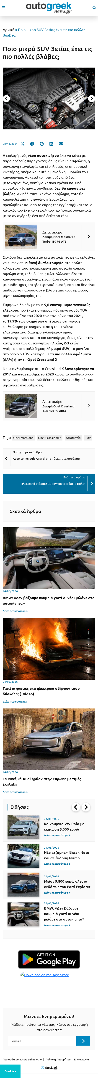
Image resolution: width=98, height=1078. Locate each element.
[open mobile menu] (3, 8)
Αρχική (8, 30)
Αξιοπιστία (73, 437)
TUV (88, 437)
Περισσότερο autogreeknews (21, 1059)
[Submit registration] (83, 1040)
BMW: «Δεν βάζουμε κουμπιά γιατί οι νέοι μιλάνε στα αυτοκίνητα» (64, 913)
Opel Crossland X (49, 437)
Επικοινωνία (81, 1059)
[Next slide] (91, 98)
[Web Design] (49, 1067)
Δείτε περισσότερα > (15, 610)
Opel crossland (23, 437)
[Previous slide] (6, 98)
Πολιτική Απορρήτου (58, 1059)
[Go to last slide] (75, 807)
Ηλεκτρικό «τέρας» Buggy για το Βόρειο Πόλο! (53, 483)
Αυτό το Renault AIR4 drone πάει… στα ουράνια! (46, 458)
